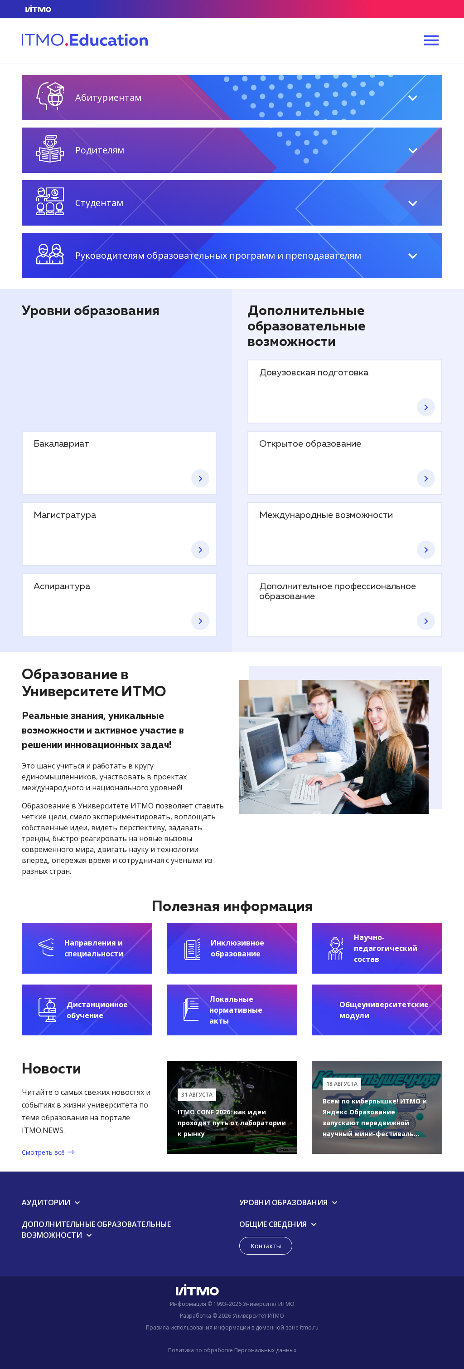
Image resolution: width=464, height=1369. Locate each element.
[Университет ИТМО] (232, 1292)
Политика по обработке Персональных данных (232, 1350)
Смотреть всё (43, 1152)
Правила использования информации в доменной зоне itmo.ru (232, 1327)
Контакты (266, 1245)
